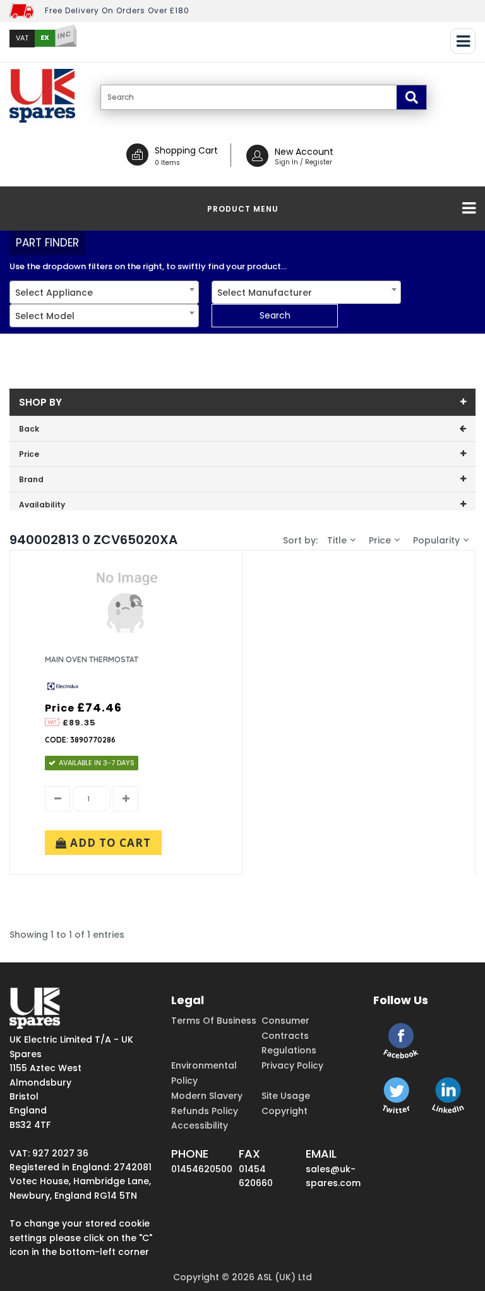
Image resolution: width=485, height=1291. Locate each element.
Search (275, 315)
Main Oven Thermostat (91, 659)
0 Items (167, 162)
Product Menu (242, 208)
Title (337, 540)
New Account (304, 151)
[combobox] (104, 292)
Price (380, 540)
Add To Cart (109, 842)
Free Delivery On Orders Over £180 (117, 10)
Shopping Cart (186, 150)
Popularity (436, 540)
